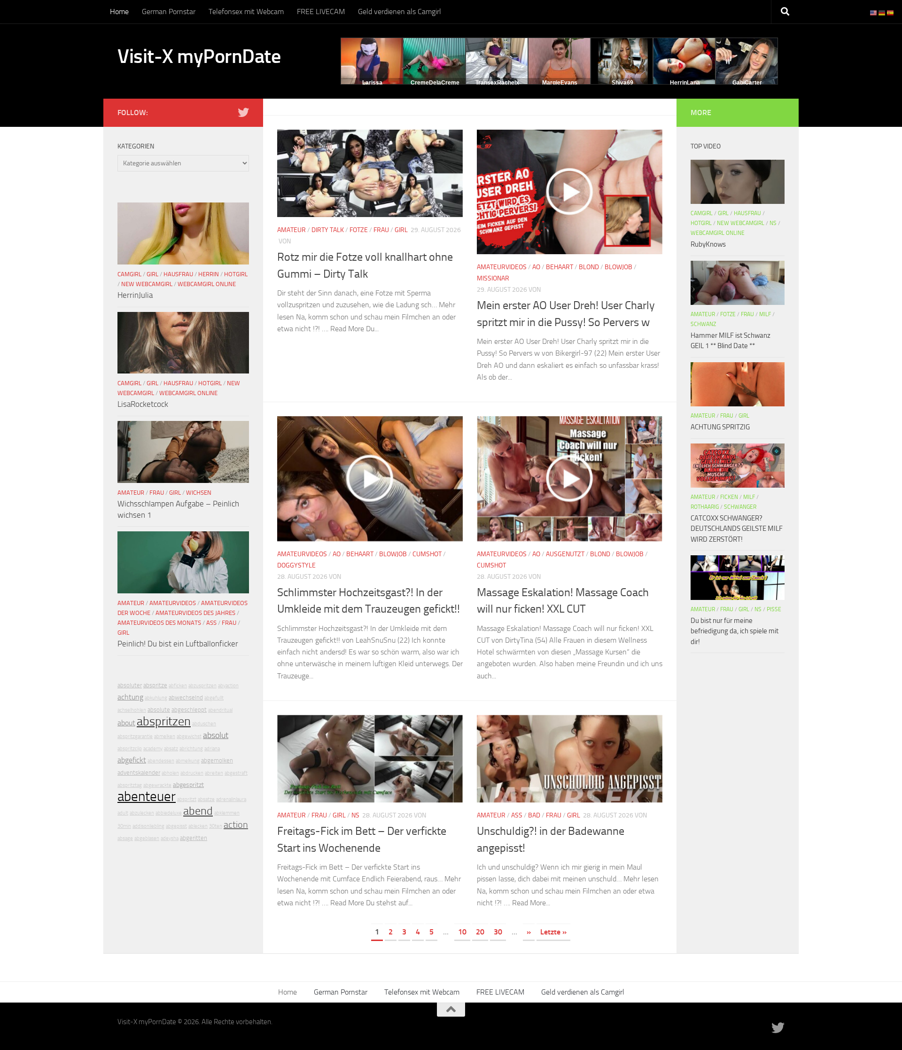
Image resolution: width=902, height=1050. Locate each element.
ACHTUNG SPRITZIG (720, 427)
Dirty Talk (327, 230)
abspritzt (186, 799)
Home (119, 11)
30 (498, 931)
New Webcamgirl (146, 284)
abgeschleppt (189, 709)
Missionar (493, 278)
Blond (589, 267)
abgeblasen (146, 838)
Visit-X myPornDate (198, 56)
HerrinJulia (135, 295)
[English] (874, 12)
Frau (381, 230)
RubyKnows (708, 244)
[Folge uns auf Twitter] (243, 112)
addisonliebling (148, 826)
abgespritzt (188, 785)
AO (536, 267)
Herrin (208, 274)
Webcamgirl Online (207, 284)
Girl (401, 230)
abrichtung (191, 749)
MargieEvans (559, 82)
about (126, 722)
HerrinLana (685, 82)
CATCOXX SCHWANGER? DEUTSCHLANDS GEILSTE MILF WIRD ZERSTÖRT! (737, 529)
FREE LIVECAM (321, 11)
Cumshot (427, 554)
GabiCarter (747, 82)
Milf (765, 314)
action (236, 824)
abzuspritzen (202, 686)
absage (125, 838)
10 (462, 931)
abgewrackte (157, 785)
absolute (159, 709)
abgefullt (214, 698)
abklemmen (227, 813)
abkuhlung (156, 698)
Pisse (774, 609)
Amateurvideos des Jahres (195, 612)
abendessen (161, 761)
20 (480, 931)
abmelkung (188, 761)
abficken (178, 686)
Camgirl (129, 274)
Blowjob (618, 267)
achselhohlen (131, 710)
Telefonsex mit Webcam (246, 11)
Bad (534, 815)
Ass (516, 815)
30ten (215, 826)
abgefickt (131, 759)
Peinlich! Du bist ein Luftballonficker (177, 643)
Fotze (359, 230)
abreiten (214, 773)
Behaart (559, 267)
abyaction (228, 686)
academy (153, 749)
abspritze (155, 685)
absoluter (129, 685)
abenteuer (146, 796)
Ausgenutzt (565, 554)
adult (122, 813)
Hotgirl (236, 274)
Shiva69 (622, 82)
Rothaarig (705, 507)
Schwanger (740, 507)
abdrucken (191, 773)
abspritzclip (129, 749)
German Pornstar (168, 11)
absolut (215, 735)
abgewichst (189, 736)
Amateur (291, 230)
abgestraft (236, 773)
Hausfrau (178, 274)
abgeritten (193, 837)
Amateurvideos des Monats (159, 622)
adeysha (170, 838)
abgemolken (217, 760)
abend (198, 810)
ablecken (198, 826)
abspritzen (164, 721)
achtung (130, 696)
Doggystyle (296, 565)
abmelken (164, 736)
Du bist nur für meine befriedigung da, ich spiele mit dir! (734, 631)
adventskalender (138, 772)
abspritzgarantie (135, 736)
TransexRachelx (497, 82)
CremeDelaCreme (435, 82)
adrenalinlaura (231, 799)
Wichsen (198, 492)
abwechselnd (186, 697)
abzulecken (142, 813)
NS (355, 815)
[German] (882, 12)
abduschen (204, 724)
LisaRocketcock (142, 404)
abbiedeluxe (169, 813)
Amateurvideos (502, 267)
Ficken (729, 497)
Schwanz (703, 324)
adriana (212, 749)
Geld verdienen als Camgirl (399, 11)
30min (124, 826)
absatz (171, 749)
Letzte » (553, 931)
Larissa (372, 82)
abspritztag (129, 785)
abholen (170, 773)
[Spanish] (890, 12)
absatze (206, 799)
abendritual (220, 710)
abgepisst (176, 826)
